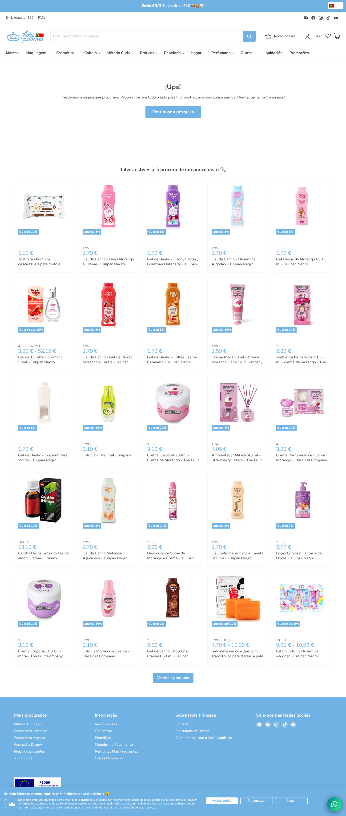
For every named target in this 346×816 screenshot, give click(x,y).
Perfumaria (221, 52)
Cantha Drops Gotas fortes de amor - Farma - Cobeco (43, 556)
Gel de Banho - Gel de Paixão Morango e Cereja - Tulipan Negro (108, 362)
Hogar (196, 52)
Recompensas (106, 724)
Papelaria (173, 52)
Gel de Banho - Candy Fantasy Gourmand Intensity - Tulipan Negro (172, 264)
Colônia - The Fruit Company (107, 455)
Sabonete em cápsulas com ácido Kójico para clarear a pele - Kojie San (237, 656)
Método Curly (119, 52)
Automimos (23, 758)
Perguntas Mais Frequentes (116, 751)
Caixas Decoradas (109, 758)
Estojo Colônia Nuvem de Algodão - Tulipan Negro (297, 654)
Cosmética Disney (28, 744)
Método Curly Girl (28, 724)
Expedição (103, 737)
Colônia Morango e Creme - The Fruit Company (106, 654)
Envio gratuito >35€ (19, 18)
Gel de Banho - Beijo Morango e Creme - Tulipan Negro (108, 262)
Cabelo (91, 52)
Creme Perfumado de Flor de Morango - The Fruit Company (301, 458)
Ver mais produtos (173, 677)
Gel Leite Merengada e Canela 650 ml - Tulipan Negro (237, 556)
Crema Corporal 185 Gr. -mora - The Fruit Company (40, 654)
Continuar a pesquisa (173, 112)
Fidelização (103, 731)
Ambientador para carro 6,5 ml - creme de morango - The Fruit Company (301, 362)
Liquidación (272, 52)
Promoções (299, 52)
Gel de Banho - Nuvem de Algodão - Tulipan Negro (234, 262)
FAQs (41, 18)
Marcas (12, 52)
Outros (247, 52)
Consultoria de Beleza (192, 731)
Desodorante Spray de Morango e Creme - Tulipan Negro (170, 558)
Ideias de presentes (29, 751)
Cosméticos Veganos (30, 737)
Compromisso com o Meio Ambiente (203, 737)
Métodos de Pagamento (114, 744)
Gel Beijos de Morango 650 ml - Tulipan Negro (299, 262)
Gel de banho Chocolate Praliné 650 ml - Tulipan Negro (168, 656)
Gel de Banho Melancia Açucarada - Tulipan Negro (105, 556)
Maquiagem (36, 52)
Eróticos (147, 52)
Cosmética (65, 52)
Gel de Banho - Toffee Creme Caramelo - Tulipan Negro (172, 360)
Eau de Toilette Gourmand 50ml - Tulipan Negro (40, 360)
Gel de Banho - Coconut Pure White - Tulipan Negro (43, 458)
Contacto (182, 724)
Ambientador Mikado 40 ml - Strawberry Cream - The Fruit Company (237, 460)
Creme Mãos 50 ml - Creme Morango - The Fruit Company (237, 360)
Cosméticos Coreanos (30, 731)
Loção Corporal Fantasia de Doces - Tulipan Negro (299, 556)
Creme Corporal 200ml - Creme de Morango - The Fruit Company (173, 460)
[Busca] (249, 36)
